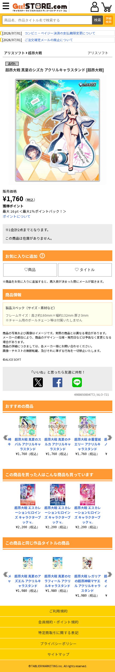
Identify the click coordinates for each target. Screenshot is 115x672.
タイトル (87, 269)
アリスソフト (14, 52)
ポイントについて (16, 216)
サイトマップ (58, 654)
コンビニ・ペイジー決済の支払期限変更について (60, 33)
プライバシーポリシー (58, 643)
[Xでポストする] (38, 385)
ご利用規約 (58, 610)
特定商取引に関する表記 (58, 632)
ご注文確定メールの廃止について (49, 39)
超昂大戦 (35, 52)
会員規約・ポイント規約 (58, 621)
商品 (32, 269)
